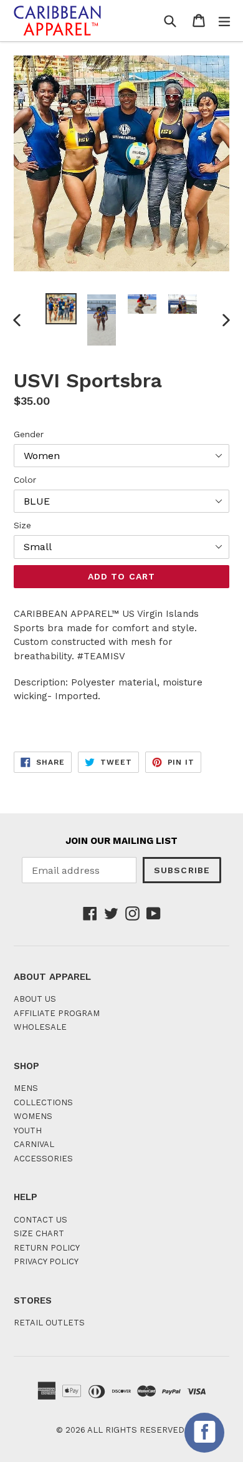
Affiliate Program (57, 1013)
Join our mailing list (121, 840)
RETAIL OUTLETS (49, 1322)
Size (22, 525)
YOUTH (28, 1130)
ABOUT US (35, 999)
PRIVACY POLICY (46, 1261)
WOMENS (33, 1116)
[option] (60, 308)
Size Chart (39, 1233)
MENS (26, 1088)
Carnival (34, 1144)
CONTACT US (40, 1219)
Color (25, 480)
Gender (29, 434)
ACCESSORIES (43, 1158)
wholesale (40, 1027)
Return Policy (47, 1247)
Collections (43, 1102)
